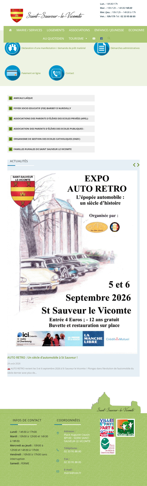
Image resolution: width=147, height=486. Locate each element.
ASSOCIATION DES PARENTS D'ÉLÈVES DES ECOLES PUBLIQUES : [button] (49, 128)
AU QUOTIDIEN (53, 38)
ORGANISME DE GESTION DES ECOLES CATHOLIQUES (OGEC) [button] (47, 138)
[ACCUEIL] (11, 30)
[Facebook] (102, 38)
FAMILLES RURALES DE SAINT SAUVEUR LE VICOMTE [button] (43, 149)
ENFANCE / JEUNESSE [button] (109, 30)
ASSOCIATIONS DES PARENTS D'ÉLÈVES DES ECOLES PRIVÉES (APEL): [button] (51, 118)
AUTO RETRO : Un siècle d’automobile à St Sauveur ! (42, 357)
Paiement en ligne (31, 73)
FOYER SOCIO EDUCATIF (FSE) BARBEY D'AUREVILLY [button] (42, 108)
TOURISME (76, 38)
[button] (134, 165)
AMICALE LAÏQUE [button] (23, 98)
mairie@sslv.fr (72, 473)
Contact (70, 73)
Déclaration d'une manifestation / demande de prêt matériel (54, 48)
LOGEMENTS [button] (55, 30)
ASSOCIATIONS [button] (79, 30)
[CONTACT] (94, 38)
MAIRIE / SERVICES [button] (29, 30)
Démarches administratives (125, 48)
